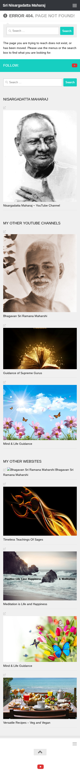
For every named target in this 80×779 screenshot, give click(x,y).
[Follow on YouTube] (74, 65)
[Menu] (74, 5)
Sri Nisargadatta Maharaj (24, 5)
